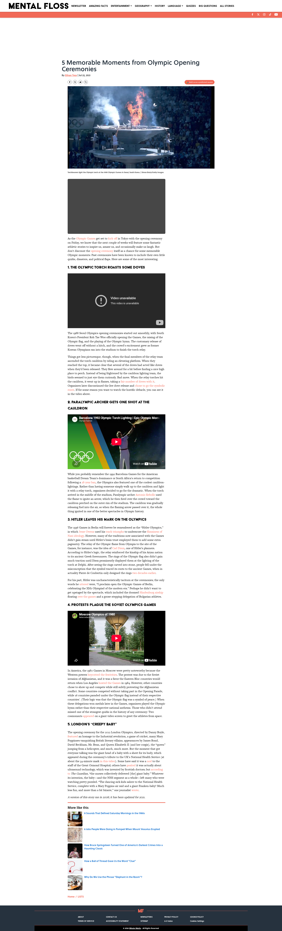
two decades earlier (144, 573)
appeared (88, 716)
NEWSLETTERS (146, 917)
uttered (84, 584)
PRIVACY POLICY (171, 917)
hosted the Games (110, 683)
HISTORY (160, 6)
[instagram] (264, 14)
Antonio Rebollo (145, 495)
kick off (112, 238)
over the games (87, 597)
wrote (135, 790)
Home (71, 896)
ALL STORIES (227, 6)
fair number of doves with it (137, 382)
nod (149, 761)
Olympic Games (85, 238)
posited (131, 765)
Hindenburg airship (151, 592)
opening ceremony (102, 251)
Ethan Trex (71, 75)
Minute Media (135, 928)
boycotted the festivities (102, 675)
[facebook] (252, 14)
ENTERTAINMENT (120, 6)
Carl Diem (118, 548)
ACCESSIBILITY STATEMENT (117, 921)
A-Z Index (168, 921)
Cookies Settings (197, 921)
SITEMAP (144, 921)
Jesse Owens (86, 532)
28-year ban (89, 482)
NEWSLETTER (78, 6)
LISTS (81, 896)
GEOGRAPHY (142, 6)
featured (73, 736)
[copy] (86, 82)
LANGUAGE (174, 6)
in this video (107, 761)
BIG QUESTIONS (208, 6)
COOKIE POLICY (197, 917)
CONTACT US (111, 917)
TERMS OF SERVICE (86, 921)
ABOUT (81, 917)
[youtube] (276, 14)
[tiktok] (270, 14)
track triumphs (115, 532)
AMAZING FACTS (98, 6)
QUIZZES (191, 6)
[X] (258, 14)
